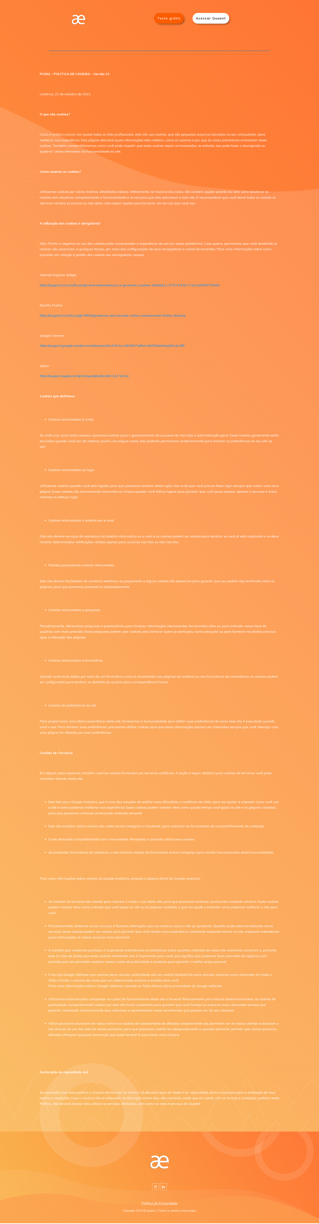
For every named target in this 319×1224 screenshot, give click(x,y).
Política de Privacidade (159, 1203)
